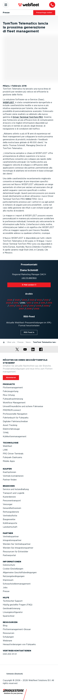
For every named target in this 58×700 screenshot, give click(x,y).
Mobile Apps (9, 461)
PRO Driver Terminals (13, 453)
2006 (29, 309)
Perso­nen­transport (12, 500)
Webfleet (7, 446)
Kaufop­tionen (9, 472)
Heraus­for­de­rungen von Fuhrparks (19, 644)
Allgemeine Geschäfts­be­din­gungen (20, 572)
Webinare (7, 641)
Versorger (7, 504)
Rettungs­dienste (11, 512)
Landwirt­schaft (10, 527)
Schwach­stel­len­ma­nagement (17, 584)
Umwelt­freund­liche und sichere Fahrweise (23, 406)
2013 (11, 306)
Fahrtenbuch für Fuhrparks (15, 418)
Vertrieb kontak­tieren (13, 476)
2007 (21, 309)
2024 (24, 300)
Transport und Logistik (13, 493)
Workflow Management (14, 402)
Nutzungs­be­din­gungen (13, 576)
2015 (43, 303)
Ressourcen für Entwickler (15, 551)
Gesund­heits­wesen (12, 508)
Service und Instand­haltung (16, 489)
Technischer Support (13, 601)
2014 (49, 303)
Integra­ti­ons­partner (12, 540)
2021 (46, 300)
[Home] (4, 342)
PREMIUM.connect (12, 410)
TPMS (6, 433)
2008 (46, 306)
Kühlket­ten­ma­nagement (14, 436)
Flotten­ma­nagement (13, 387)
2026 (10, 300)
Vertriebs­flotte (10, 516)
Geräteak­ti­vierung (11, 608)
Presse (20, 342)
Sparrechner (8, 616)
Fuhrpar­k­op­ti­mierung (13, 399)
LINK (5, 450)
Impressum (8, 580)
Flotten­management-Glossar (17, 629)
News (28, 342)
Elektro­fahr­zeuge (11, 429)
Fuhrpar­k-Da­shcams (12, 457)
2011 (25, 306)
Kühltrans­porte (10, 523)
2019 (15, 303)
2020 (8, 303)
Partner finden (10, 480)
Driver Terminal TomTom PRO (28, 117)
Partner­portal (9, 555)
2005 (36, 309)
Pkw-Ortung (9, 395)
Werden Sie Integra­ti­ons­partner (18, 548)
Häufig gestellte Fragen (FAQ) (17, 605)
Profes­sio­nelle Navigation (15, 414)
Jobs (5, 587)
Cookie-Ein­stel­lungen (13, 569)
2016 (36, 303)
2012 (18, 306)
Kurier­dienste (9, 497)
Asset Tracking (10, 425)
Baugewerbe (9, 519)
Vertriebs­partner (11, 536)
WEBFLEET (8, 102)
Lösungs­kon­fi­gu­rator (13, 612)
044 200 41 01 (10, 654)
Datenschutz (9, 565)
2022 (39, 300)
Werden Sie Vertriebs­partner (17, 544)
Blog (5, 625)
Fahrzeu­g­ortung (10, 391)
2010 (31, 306)
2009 (38, 306)
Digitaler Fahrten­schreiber (15, 421)
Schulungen (8, 637)
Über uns (11, 342)
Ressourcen (8, 633)
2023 (32, 300)
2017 (29, 303)
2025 (17, 300)
